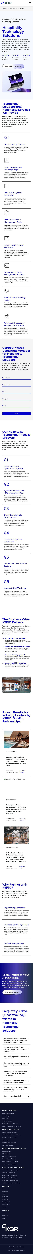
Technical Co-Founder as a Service (11, 1183)
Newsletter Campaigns (8, 1145)
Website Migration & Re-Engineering (11, 1126)
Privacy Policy (11, 1247)
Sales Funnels (6, 1118)
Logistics (4, 1207)
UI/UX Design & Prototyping (9, 1175)
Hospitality (5, 1199)
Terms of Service (21, 1247)
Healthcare (5, 1191)
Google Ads (5, 1140)
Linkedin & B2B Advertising (9, 1142)
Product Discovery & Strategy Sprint (11, 1170)
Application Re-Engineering (9, 1164)
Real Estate (5, 1196)
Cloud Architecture (7, 1121)
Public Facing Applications (9, 1159)
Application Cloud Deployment (10, 1161)
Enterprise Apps (6, 1151)
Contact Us (5, 1215)
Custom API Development (9, 1156)
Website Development (8, 1113)
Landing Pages (6, 1116)
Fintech (4, 1189)
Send (16, 413)
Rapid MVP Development (8, 1172)
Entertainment (6, 1202)
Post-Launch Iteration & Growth (10, 1180)
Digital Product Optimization (9, 1132)
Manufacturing (6, 1204)
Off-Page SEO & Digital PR (9, 1137)
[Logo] (6, 3)
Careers (4, 1218)
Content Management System (10, 1123)
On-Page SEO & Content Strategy (11, 1135)
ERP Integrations (6, 1153)
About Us (4, 1213)
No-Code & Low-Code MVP (9, 1177)
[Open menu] (30, 3)
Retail (3, 1194)
